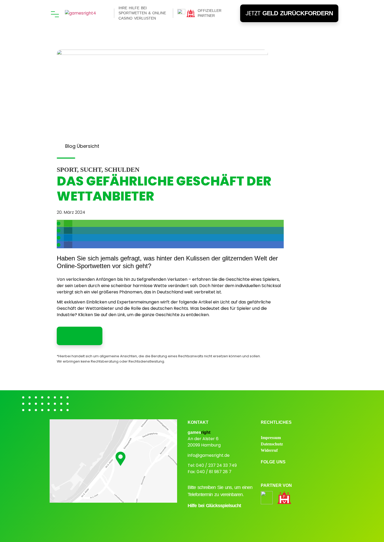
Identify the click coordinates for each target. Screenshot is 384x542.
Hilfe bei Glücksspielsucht (214, 505)
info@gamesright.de (209, 455)
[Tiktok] (306, 472)
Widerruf (269, 450)
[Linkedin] (293, 472)
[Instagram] (265, 472)
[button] (68, 223)
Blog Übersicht (82, 146)
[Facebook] (279, 472)
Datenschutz (272, 444)
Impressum (271, 437)
